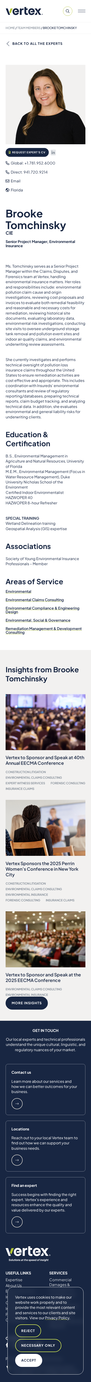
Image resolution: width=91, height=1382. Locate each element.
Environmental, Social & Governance (38, 620)
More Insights (27, 1003)
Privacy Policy (57, 1317)
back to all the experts (37, 43)
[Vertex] (24, 11)
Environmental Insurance (27, 894)
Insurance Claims (20, 789)
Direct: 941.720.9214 (29, 172)
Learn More (17, 1103)
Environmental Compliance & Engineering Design (42, 610)
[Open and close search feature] (67, 11)
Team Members (29, 28)
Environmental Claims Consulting (35, 599)
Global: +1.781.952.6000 (32, 163)
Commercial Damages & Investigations (61, 1284)
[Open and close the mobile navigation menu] (81, 11)
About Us (14, 1285)
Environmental (18, 591)
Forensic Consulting (68, 783)
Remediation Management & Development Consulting (44, 630)
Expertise (14, 1279)
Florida (16, 189)
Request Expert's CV (28, 152)
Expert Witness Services (25, 783)
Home (10, 28)
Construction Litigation (26, 772)
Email (15, 180)
